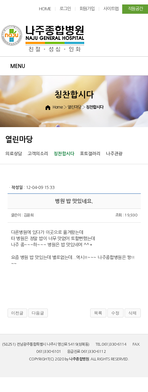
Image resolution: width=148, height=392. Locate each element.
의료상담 (14, 154)
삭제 (132, 313)
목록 (98, 313)
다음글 (38, 313)
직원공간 (135, 9)
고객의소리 (38, 154)
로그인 (65, 9)
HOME (45, 9)
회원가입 (87, 9)
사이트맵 (110, 9)
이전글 (17, 313)
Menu (17, 66)
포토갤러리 (90, 154)
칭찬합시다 (64, 154)
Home (58, 107)
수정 (115, 313)
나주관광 (114, 154)
